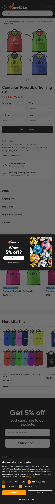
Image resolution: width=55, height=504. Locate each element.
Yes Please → (13, 258)
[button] (27, 499)
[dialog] (27, 481)
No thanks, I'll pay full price (13, 262)
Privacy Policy (31, 477)
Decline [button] (40, 493)
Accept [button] (14, 493)
